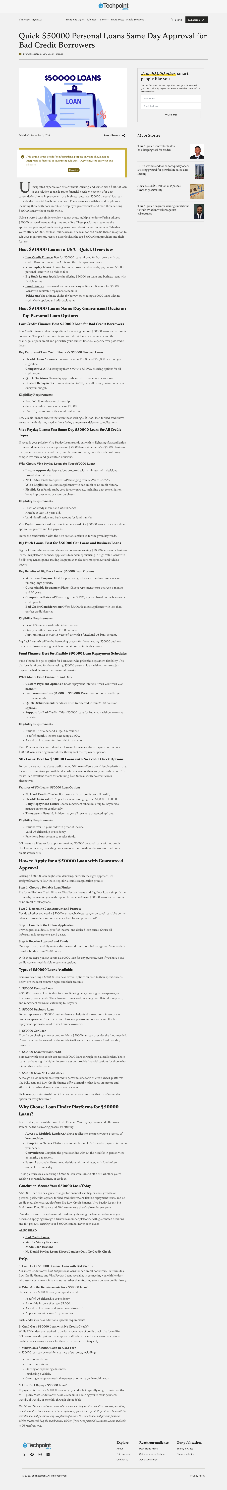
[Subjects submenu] (97, 20)
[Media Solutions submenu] (145, 20)
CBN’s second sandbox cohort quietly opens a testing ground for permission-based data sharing (163, 170)
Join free (172, 114)
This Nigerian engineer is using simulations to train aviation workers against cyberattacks (163, 210)
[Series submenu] (108, 20)
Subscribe (194, 19)
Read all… (73, 170)
